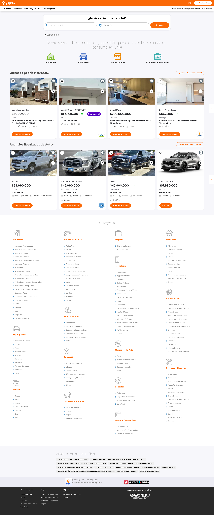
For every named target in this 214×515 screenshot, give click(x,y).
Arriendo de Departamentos (26, 275)
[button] (53, 91)
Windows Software (124, 319)
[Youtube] (148, 495)
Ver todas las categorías (72, 494)
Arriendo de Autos (73, 257)
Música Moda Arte (124, 350)
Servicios (171, 341)
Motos (68, 249)
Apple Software (123, 276)
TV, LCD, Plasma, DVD (125, 315)
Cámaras (120, 279)
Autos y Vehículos (73, 239)
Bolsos (17, 396)
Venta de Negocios (176, 392)
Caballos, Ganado (175, 249)
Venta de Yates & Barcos (76, 337)
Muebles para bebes (74, 418)
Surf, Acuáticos (123, 404)
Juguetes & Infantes (74, 401)
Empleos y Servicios (32, 9)
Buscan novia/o (174, 264)
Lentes (17, 403)
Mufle (68, 282)
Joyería (18, 399)
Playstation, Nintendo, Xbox (128, 308)
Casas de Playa (21, 293)
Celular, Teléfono (124, 283)
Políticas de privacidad (49, 497)
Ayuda (23, 497)
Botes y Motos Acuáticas (76, 330)
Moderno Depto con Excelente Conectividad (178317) (137, 467)
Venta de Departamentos (25, 249)
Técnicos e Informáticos (75, 374)
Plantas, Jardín (21, 351)
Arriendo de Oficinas (23, 278)
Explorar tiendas (177, 9)
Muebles (18, 355)
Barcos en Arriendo (74, 326)
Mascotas (171, 239)
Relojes (17, 414)
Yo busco (69, 341)
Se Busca (69, 296)
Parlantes (121, 304)
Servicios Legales (175, 417)
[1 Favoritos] (13, 81)
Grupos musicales (124, 367)
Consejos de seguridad (192, 9)
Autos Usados (71, 246)
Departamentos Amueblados (26, 289)
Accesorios (70, 260)
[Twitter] (140, 495)
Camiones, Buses (72, 267)
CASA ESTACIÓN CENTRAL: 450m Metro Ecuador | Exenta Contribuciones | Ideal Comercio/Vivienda (97, 471)
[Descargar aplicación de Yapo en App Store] (134, 482)
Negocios (18, 314)
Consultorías (173, 396)
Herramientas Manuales (177, 319)
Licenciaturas (71, 370)
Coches (69, 411)
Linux (119, 301)
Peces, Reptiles (174, 267)
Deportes (119, 386)
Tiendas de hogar (22, 366)
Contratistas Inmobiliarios (178, 308)
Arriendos (19, 267)
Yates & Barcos (71, 316)
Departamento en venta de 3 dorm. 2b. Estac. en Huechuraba (82, 463)
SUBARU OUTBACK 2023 (149, 471)
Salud (170, 414)
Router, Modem (123, 312)
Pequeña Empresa (175, 385)
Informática (121, 286)
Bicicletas (121, 393)
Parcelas (18, 307)
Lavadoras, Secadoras (126, 326)
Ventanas (19, 370)
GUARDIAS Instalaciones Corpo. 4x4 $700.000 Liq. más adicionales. (118, 459)
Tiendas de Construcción (178, 351)
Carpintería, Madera (176, 304)
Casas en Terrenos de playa (26, 296)
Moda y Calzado (21, 407)
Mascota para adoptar (177, 275)
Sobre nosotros (26, 494)
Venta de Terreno (22, 264)
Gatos (170, 253)
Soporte (24, 501)
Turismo (171, 421)
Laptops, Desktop (124, 297)
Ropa (17, 417)
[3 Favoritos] (62, 81)
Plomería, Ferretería (176, 337)
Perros (170, 271)
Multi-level (172, 378)
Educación (69, 357)
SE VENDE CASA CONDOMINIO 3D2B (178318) (75, 467)
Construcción (173, 298)
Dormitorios (19, 359)
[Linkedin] (144, 495)
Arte (119, 356)
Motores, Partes (72, 285)
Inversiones (172, 374)
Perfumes (18, 410)
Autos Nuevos (71, 253)
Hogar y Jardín (20, 334)
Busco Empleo (123, 249)
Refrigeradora (122, 330)
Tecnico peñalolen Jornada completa (72, 459)
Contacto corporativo (29, 504)
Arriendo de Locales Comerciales (28, 282)
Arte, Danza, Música (74, 363)
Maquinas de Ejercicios (126, 400)
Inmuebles (6, 9)
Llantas (69, 293)
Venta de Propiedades (24, 246)
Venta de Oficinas (22, 257)
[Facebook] (132, 495)
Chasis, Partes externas (75, 271)
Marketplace (49, 9)
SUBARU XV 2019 (168, 467)
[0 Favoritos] (13, 153)
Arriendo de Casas (22, 271)
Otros (17, 373)
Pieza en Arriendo (22, 300)
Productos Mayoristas (177, 381)
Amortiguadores (72, 264)
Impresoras (121, 294)
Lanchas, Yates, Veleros (75, 333)
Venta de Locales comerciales (27, 260)
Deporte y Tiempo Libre (126, 397)
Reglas (43, 504)
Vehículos (17, 9)
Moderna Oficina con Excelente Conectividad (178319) (131, 463)
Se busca (18, 362)
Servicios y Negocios (176, 368)
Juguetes (69, 415)
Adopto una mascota (177, 278)
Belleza (16, 389)
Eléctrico (171, 330)
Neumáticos (71, 289)
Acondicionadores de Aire (127, 323)
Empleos (119, 239)
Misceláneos (173, 312)
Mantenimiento (174, 348)
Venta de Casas (21, 253)
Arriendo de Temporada (24, 285)
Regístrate (24, 507)
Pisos (17, 348)
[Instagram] (136, 495)
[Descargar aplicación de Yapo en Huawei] (126, 482)
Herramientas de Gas (176, 323)
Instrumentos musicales (126, 360)
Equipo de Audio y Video (127, 290)
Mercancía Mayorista (125, 420)
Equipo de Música (73, 278)
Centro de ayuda (206, 9)
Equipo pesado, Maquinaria (77, 275)
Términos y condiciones (49, 494)
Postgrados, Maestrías (75, 378)
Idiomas (69, 367)
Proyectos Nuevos (22, 318)
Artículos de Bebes (22, 341)
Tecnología (120, 266)
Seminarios (70, 381)
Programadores (174, 403)
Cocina (17, 344)
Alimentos (172, 246)
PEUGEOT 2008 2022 (104, 467)
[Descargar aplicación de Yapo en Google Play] (144, 482)
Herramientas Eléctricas (177, 315)
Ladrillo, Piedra (174, 333)
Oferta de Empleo (124, 246)
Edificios (18, 304)
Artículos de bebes (73, 407)
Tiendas (65, 497)
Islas (16, 311)
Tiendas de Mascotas (177, 260)
